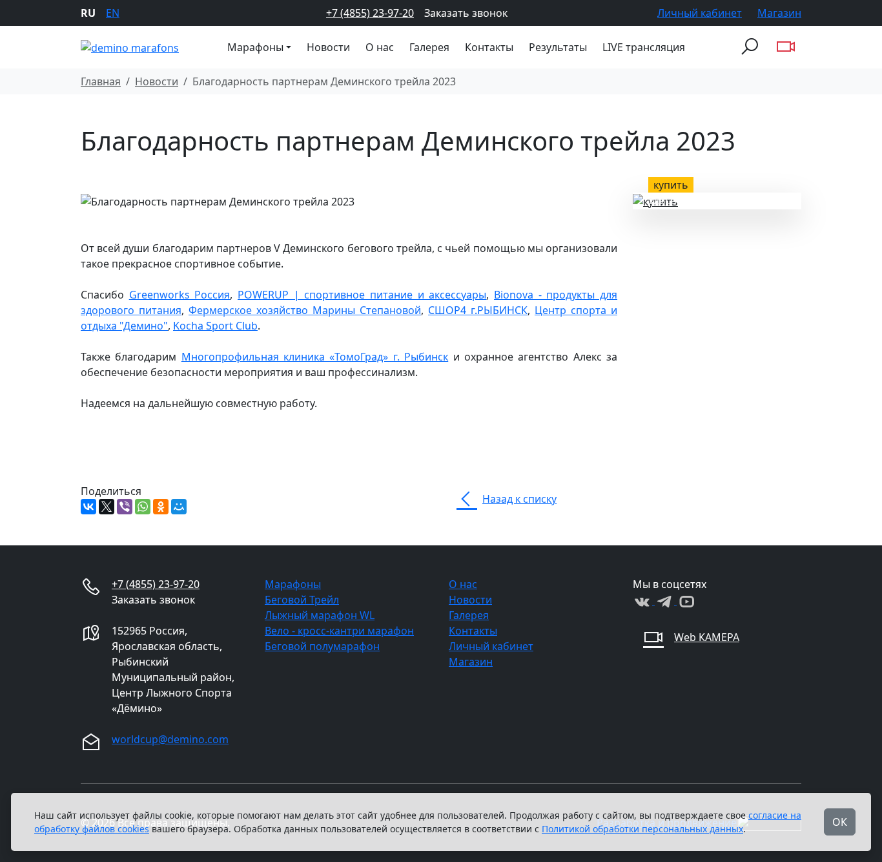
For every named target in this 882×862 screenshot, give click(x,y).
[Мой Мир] (179, 506)
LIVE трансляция (643, 47)
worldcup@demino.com (170, 739)
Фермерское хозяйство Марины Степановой (305, 310)
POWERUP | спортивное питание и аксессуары (362, 295)
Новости (328, 47)
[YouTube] (686, 600)
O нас (379, 47)
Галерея (429, 47)
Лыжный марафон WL (319, 615)
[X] (106, 506)
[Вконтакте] (644, 600)
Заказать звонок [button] (466, 13)
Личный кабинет (699, 13)
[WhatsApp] (142, 506)
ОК (839, 822)
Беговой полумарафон (322, 646)
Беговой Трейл (302, 600)
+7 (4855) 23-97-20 (370, 13)
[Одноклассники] (161, 506)
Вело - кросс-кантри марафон (339, 631)
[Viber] (124, 506)
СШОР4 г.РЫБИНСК (478, 310)
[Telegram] (666, 600)
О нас (463, 584)
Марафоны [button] (255, 47)
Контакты (489, 47)
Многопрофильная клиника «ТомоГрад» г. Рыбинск (314, 357)
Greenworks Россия (180, 295)
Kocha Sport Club (215, 326)
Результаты (558, 47)
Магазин (779, 13)
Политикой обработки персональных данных (642, 829)
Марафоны (293, 584)
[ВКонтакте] (88, 506)
